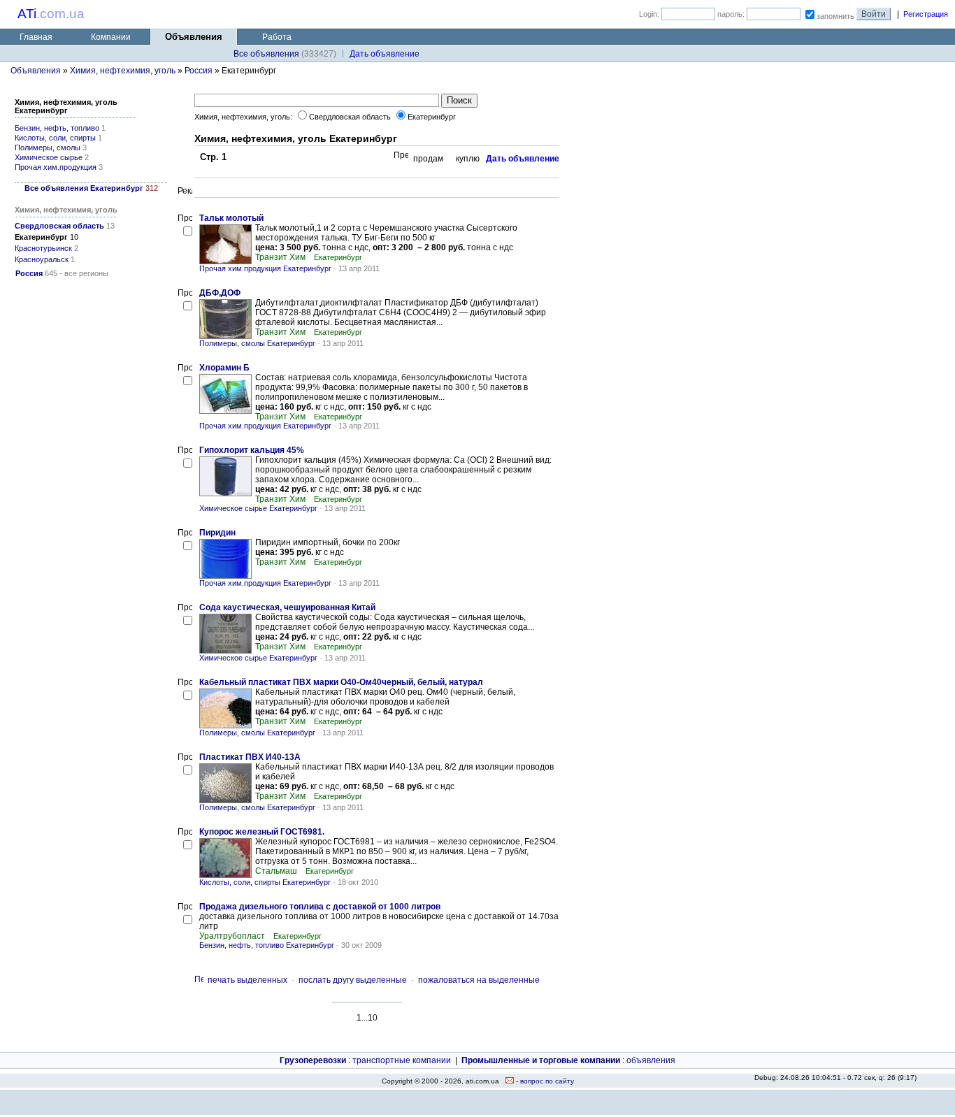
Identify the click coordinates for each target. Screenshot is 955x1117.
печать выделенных (247, 980)
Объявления (35, 70)
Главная (36, 37)
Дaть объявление (384, 54)
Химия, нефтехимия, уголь (122, 70)
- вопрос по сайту (544, 1081)
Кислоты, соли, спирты (55, 138)
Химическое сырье (48, 157)
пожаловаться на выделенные (479, 980)
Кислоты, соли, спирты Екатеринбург (265, 882)
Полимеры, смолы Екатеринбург (257, 343)
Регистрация (925, 14)
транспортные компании (401, 1060)
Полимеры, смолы (47, 147)
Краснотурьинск (43, 248)
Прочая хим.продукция (55, 167)
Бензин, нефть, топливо (57, 128)
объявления (650, 1060)
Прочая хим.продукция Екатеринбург (265, 268)
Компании (111, 37)
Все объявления (266, 54)
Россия (199, 70)
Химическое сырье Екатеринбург (258, 508)
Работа (277, 37)
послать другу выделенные (353, 980)
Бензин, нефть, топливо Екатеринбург (266, 945)
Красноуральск (42, 259)
